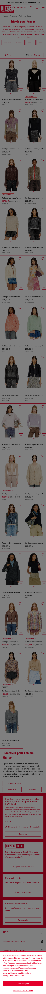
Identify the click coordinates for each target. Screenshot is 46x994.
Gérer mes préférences (12, 971)
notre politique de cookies (13, 976)
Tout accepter (23, 984)
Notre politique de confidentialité (16, 973)
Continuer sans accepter (23, 990)
